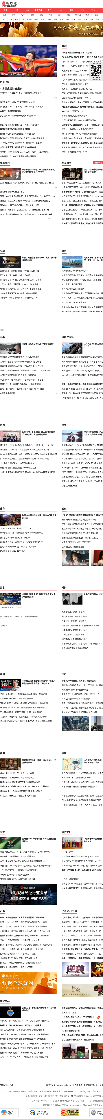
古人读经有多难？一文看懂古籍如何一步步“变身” (82, 865)
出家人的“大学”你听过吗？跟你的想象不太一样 (81, 861)
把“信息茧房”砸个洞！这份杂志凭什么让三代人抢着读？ (23, 1039)
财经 (16, 10)
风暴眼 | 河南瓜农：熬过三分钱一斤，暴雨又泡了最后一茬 (24, 210)
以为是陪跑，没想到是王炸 (73, 546)
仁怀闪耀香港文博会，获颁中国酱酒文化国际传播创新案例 (24, 458)
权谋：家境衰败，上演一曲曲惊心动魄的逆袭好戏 (20, 944)
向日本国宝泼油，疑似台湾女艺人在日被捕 (18, 147)
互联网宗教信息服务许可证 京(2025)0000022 (62, 1105)
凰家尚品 (66, 162)
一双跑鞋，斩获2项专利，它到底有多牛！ (79, 1017)
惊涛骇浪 (45, 935)
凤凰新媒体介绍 (6, 1085)
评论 (13, 15)
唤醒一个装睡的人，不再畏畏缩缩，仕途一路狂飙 (82, 958)
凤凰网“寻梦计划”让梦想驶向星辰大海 (15, 874)
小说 (64, 911)
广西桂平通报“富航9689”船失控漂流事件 (79, 120)
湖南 (97, 19)
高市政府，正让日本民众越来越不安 (77, 88)
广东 (61, 19)
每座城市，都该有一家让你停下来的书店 (17, 777)
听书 (2, 911)
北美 (16, 19)
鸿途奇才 (39, 949)
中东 (10, 19)
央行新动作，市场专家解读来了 (75, 270)
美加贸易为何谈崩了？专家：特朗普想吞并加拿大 (20, 93)
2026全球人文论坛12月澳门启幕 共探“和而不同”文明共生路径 (26, 852)
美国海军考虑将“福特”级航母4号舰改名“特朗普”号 (20, 361)
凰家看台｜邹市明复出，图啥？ (14, 73)
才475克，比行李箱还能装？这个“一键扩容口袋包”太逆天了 (24, 1021)
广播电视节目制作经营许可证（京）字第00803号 (70, 1100)
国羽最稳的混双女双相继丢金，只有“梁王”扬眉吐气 (21, 542)
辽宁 (22, 19)
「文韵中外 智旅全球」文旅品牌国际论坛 (17, 463)
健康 (64, 753)
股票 (32, 15)
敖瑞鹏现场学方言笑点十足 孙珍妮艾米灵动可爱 (82, 528)
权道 (34, 953)
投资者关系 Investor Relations (59, 1085)
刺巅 (35, 958)
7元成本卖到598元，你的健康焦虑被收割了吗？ (82, 800)
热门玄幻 (72, 911)
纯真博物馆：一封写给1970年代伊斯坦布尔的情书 (21, 791)
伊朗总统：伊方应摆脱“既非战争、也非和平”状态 (20, 384)
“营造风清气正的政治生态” (73, 57)
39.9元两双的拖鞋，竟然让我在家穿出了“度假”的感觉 (22, 1030)
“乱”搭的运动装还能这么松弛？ (74, 639)
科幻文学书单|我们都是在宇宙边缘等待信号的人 (20, 782)
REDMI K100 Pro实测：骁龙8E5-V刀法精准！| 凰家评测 (24, 703)
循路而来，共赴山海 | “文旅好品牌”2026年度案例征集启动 (24, 449)
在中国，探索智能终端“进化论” (75, 84)
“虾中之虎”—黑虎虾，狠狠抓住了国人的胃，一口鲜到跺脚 (24, 1034)
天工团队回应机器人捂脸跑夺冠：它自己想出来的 (82, 361)
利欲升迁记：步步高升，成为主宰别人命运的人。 (20, 922)
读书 (59, 15)
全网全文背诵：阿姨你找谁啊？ (75, 616)
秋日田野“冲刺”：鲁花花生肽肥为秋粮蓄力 (79, 134)
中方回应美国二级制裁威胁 (73, 289)
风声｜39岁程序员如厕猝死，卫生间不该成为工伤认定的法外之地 (27, 196)
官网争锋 (97, 935)
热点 (2, 82)
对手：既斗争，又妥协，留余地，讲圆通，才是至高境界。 (24, 926)
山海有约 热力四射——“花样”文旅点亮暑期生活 (81, 61)
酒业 (87, 15)
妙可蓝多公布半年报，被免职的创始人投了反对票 (20, 280)
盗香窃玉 (97, 944)
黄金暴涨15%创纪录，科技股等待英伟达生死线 (81, 280)
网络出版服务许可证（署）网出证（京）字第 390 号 (47, 1096)
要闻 (64, 46)
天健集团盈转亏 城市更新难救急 (75, 689)
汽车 (64, 425)
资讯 (5, 10)
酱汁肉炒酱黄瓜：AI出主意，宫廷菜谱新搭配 (19, 616)
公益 (2, 832)
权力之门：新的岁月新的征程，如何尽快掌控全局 (20, 962)
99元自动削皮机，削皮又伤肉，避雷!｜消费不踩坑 (21, 712)
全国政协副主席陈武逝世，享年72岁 (77, 97)
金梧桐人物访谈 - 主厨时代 (11, 607)
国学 (68, 15)
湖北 (91, 19)
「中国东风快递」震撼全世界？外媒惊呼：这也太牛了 (22, 143)
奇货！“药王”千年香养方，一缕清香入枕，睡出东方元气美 (24, 1057)
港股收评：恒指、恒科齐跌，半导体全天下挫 (19, 298)
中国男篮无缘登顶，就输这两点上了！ (16, 528)
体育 (82, 10)
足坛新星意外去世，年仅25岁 (12, 551)
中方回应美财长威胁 (11, 88)
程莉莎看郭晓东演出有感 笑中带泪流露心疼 (80, 533)
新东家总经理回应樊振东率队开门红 (15, 537)
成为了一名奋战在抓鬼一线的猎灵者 (15, 940)
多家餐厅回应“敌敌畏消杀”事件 (75, 116)
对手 (100, 953)
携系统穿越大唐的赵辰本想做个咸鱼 (77, 944)
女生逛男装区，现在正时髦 (73, 634)
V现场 (70, 337)
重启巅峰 (40, 917)
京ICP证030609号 (39, 1100)
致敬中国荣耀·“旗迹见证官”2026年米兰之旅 (18, 467)
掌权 (45, 922)
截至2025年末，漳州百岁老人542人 (77, 777)
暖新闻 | (65, 143)
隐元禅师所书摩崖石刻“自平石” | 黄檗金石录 (80, 856)
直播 (4, 15)
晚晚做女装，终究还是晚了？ (74, 612)
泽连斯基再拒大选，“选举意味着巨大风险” (17, 102)
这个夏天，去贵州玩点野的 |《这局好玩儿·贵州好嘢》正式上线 (26, 445)
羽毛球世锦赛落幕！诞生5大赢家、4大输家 (18, 546)
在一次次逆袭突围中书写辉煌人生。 (15, 953)
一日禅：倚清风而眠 (70, 879)
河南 (85, 19)
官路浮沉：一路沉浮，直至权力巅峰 (77, 935)
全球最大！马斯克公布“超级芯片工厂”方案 (79, 712)
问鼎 (48, 931)
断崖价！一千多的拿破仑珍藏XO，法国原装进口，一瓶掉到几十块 (27, 1044)
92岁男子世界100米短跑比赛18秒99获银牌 (18, 156)
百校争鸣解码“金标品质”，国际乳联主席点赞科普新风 (22, 861)
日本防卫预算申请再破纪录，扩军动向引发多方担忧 (21, 366)
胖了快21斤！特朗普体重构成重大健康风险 (18, 115)
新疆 (36, 19)
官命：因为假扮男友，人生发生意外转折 (17, 917)
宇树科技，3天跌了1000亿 (73, 111)
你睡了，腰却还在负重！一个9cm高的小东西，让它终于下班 (25, 370)
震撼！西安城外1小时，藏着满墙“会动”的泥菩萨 (82, 870)
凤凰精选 (5, 162)
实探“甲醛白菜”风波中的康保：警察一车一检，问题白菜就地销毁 (27, 182)
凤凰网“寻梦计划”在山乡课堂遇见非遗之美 (17, 879)
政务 (93, 10)
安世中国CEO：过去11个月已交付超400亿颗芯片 (82, 370)
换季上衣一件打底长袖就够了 (74, 621)
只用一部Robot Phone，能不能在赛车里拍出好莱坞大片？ (24, 707)
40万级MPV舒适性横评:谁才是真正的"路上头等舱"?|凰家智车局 (27, 721)
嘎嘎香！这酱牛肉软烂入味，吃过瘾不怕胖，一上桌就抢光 (24, 152)
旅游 (96, 15)
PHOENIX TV (89, 1085)
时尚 (60, 10)
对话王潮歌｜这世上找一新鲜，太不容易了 (18, 773)
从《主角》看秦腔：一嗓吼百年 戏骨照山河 (18, 795)
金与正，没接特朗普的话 (10, 111)
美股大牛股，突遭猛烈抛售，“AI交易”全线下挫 (19, 270)
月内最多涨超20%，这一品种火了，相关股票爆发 (20, 289)
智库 (23, 15)
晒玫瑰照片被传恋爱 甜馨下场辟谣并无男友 (80, 537)
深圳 (67, 19)
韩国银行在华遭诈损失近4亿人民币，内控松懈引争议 (22, 138)
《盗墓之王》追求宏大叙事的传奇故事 (16, 958)
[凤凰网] (9, 6)
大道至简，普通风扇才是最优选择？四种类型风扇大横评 (23, 716)
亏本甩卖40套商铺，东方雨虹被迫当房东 (79, 680)
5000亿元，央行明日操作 (72, 284)
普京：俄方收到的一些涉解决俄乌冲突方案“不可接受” (22, 388)
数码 (41, 15)
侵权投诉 (96, 1091)
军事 (71, 10)
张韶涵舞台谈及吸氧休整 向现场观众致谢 (79, 519)
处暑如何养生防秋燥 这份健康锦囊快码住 (79, 786)
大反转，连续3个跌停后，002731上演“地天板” (19, 284)
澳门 (4, 19)
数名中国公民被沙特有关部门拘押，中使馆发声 (19, 124)
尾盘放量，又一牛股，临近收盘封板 (15, 275)
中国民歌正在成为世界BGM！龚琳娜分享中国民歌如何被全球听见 (27, 472)
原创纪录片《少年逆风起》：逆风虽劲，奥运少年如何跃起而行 (26, 865)
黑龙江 (43, 19)
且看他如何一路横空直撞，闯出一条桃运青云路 (81, 931)
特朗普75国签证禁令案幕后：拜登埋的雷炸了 (19, 133)
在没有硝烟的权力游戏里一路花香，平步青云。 (19, 935)
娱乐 (49, 10)
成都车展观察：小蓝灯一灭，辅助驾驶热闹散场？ (82, 476)
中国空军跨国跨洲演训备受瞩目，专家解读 (18, 375)
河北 (79, 19)
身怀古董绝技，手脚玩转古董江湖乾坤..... (79, 953)
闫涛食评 (4, 625)
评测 (50, 15)
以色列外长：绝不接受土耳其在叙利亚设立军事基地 (21, 379)
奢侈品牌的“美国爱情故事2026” (75, 648)
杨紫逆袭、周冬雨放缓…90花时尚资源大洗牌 (80, 625)
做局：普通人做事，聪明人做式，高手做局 (79, 926)
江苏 (73, 19)
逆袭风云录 (47, 944)
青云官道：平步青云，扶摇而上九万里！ (17, 967)
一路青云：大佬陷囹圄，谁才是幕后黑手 (17, 949)
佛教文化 (78, 15)
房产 (64, 674)
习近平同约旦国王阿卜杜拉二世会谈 (77, 52)
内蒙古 (29, 19)
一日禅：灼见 (67, 852)
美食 (2, 587)
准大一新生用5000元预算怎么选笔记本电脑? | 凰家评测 (23, 694)
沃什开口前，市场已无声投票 (74, 302)
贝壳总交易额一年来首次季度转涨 (76, 698)
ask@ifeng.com (83, 1091)
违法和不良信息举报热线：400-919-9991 (57, 1091)
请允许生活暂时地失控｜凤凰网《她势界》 (18, 856)
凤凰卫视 (38, 10)
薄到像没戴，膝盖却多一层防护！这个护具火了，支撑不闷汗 (25, 786)
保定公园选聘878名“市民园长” (74, 152)
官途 (101, 926)
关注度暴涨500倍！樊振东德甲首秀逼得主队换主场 (21, 533)
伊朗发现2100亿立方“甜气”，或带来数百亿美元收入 (21, 106)
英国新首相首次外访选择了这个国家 (15, 129)
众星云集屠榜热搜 (7, 393)
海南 (49, 19)
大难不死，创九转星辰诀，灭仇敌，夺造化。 (80, 949)
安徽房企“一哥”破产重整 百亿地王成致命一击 (80, 694)
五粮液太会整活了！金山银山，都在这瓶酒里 (19, 293)
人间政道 (35, 940)
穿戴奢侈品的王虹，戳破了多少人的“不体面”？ (81, 643)
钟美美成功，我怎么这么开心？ (75, 630)
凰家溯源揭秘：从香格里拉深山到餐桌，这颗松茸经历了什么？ (26, 1048)
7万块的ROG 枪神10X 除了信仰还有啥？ (17, 698)
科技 (27, 10)
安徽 (55, 19)
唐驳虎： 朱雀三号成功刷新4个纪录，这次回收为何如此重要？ (26, 200)
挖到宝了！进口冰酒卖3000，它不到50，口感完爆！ (21, 1025)
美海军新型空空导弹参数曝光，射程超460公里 (19, 357)
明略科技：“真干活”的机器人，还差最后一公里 (19, 205)
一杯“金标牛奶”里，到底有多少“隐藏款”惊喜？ (19, 870)
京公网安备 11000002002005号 (87, 1096)
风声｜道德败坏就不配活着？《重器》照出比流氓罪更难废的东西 (27, 214)
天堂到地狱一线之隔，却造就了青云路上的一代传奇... (22, 931)
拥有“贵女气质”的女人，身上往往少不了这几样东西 (21, 1053)
